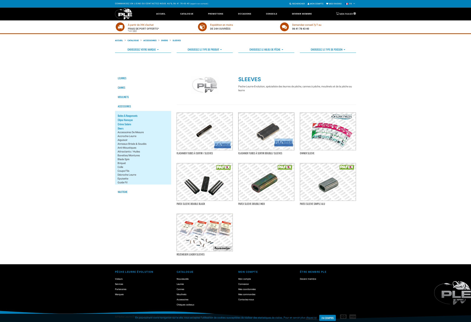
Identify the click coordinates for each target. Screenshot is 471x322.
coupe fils (123, 170)
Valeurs (119, 279)
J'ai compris (327, 318)
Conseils (271, 14)
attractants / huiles (129, 151)
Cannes (121, 87)
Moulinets (123, 97)
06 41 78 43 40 (181, 3)
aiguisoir (123, 139)
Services (119, 284)
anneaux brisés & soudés (132, 143)
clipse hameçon (125, 120)
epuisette (123, 178)
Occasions (244, 14)
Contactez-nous (246, 299)
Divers (164, 40)
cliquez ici (311, 317)
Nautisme (123, 192)
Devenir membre (302, 14)
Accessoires (150, 40)
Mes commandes (246, 294)
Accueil (161, 14)
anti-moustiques (127, 147)
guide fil (122, 182)
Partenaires (120, 289)
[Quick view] (205, 159)
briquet (122, 163)
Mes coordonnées (247, 289)
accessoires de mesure (131, 132)
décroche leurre (127, 174)
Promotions (216, 14)
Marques (119, 294)
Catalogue (186, 14)
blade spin (124, 159)
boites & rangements (127, 116)
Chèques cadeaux (185, 304)
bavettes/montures (129, 155)
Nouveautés (183, 279)
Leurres (122, 78)
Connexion (243, 284)
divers (120, 128)
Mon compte (316, 4)
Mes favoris (335, 4)
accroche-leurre (127, 136)
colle (120, 167)
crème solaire (124, 124)
